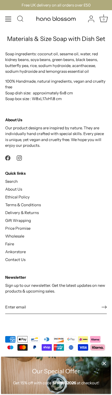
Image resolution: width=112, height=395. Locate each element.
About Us (13, 189)
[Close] (104, 363)
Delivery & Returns (22, 212)
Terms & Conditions (23, 204)
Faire (9, 243)
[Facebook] (7, 157)
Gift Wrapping (18, 220)
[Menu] (8, 19)
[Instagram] (19, 157)
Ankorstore (15, 251)
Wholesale (14, 236)
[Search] (20, 19)
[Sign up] (104, 307)
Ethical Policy (17, 197)
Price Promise (17, 228)
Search (11, 181)
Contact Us (15, 259)
